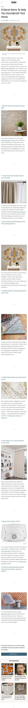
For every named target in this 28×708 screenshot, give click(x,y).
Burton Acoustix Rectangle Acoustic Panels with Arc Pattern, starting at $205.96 (12, 569)
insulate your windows (19, 212)
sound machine (5, 551)
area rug (21, 348)
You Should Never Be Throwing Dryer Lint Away (6, 698)
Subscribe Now (13, 654)
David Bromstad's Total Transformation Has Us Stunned (20, 678)
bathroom (4, 418)
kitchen (18, 415)
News (2, 6)
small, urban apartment (8, 68)
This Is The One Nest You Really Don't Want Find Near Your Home (20, 698)
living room (7, 350)
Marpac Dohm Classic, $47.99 (11, 521)
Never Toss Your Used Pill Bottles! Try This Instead (6, 678)
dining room (11, 415)
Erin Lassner (5, 20)
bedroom (15, 350)
